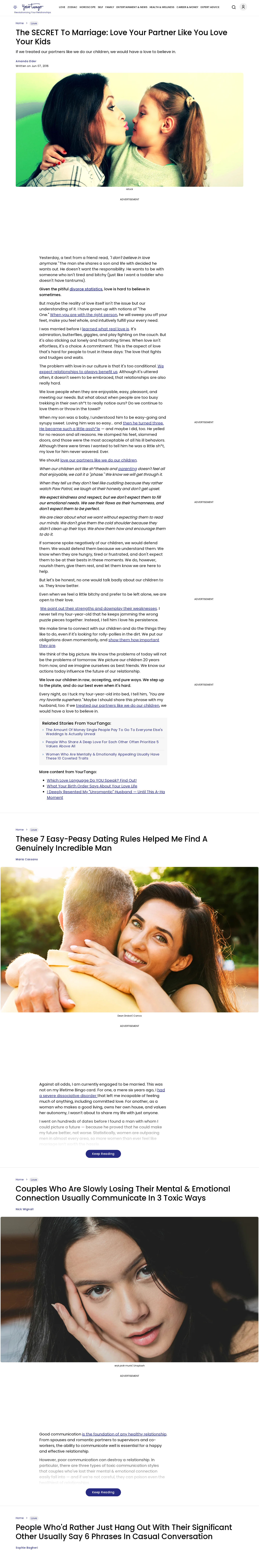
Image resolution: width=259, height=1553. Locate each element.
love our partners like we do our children (98, 460)
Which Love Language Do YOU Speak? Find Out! (92, 780)
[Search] (233, 6)
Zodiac (72, 7)
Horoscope (88, 7)
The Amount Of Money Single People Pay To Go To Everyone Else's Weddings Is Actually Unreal (104, 732)
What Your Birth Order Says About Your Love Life (92, 786)
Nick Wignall (25, 1209)
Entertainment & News (131, 7)
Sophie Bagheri (27, 1548)
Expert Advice (210, 7)
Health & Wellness (162, 7)
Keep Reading (103, 1154)
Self (100, 7)
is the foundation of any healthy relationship (124, 1434)
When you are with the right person (83, 314)
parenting (127, 468)
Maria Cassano (27, 859)
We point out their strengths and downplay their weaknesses (98, 608)
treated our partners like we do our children (117, 705)
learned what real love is (105, 329)
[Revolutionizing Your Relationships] (32, 7)
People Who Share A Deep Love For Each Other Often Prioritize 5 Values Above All (102, 744)
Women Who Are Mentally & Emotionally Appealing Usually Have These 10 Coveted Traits (102, 756)
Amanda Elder (26, 61)
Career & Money (187, 7)
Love (62, 7)
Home (20, 23)
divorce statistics (86, 289)
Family (109, 7)
